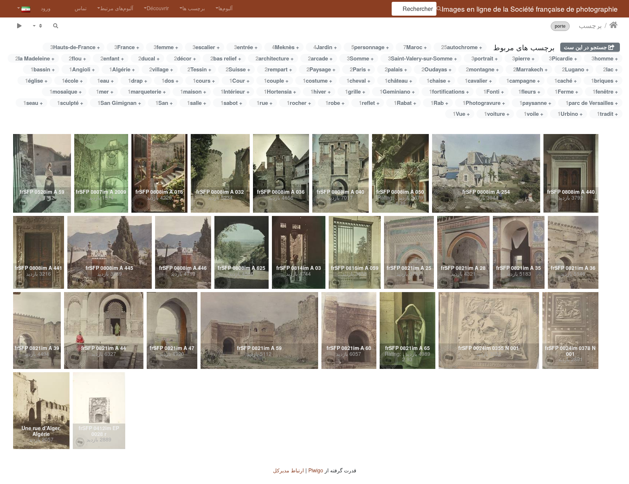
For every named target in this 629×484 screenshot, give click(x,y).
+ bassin (43, 69)
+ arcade (320, 58)
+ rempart (278, 69)
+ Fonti (493, 91)
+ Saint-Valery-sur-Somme (422, 58)
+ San (164, 103)
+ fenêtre (605, 91)
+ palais (396, 69)
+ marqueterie (147, 91)
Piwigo (315, 470)
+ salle (196, 103)
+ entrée (246, 47)
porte (560, 26)
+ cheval (359, 80)
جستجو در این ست (586, 47)
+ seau (33, 103)
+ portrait (484, 58)
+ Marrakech (530, 69)
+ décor (185, 58)
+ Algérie (122, 69)
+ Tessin (199, 69)
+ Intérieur (235, 91)
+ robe (335, 103)
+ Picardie (563, 58)
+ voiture (497, 114)
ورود (46, 8)
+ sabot (231, 103)
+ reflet (369, 103)
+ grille (355, 91)
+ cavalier (478, 80)
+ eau (105, 80)
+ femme (166, 47)
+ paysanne (535, 103)
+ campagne (523, 80)
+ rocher (299, 103)
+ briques (604, 80)
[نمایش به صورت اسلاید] (19, 25)
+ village (161, 69)
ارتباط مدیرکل (288, 470)
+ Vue (461, 114)
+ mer (105, 91)
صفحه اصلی (613, 25)
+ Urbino (570, 114)
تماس (81, 8)
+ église (36, 80)
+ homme (605, 58)
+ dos (170, 80)
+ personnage (370, 47)
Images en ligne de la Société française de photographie (530, 8)
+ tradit (607, 114)
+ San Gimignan (119, 103)
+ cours (204, 80)
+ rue (265, 103)
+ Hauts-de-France (75, 47)
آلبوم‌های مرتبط (116, 8)
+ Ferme (566, 91)
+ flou (77, 58)
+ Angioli (82, 69)
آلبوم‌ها (225, 8)
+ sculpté (70, 103)
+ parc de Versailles (592, 103)
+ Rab (439, 103)
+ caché (565, 80)
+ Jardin (325, 47)
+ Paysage (321, 69)
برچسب (590, 25)
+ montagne (482, 69)
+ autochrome (461, 47)
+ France (126, 47)
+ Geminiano (397, 91)
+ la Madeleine (35, 58)
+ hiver (320, 91)
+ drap (137, 80)
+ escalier (206, 47)
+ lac (610, 69)
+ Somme (360, 58)
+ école (72, 80)
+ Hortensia (280, 91)
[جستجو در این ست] (55, 25)
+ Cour (239, 80)
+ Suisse (238, 69)
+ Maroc (415, 47)
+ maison (193, 91)
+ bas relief (225, 58)
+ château (398, 80)
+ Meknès (285, 47)
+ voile (533, 114)
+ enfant (112, 58)
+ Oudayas (437, 69)
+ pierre (523, 58)
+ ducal (149, 58)
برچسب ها (193, 8)
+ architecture (275, 58)
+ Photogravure (484, 103)
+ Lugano (575, 69)
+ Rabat (405, 103)
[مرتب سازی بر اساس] (37, 25)
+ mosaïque (66, 91)
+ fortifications (449, 91)
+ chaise (439, 80)
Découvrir (158, 8)
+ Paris (360, 69)
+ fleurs (529, 91)
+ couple (276, 80)
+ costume (317, 80)
